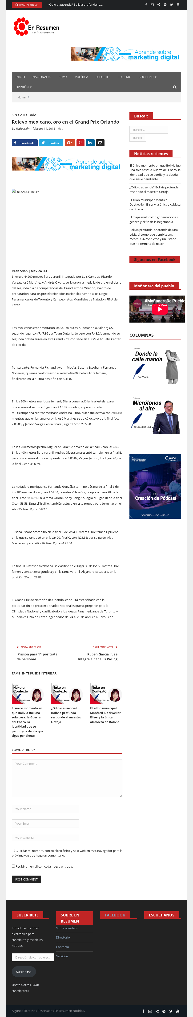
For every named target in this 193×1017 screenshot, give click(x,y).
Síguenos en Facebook (155, 259)
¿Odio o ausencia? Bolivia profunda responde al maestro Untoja (76, 5)
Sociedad (146, 77)
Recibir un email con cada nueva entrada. (44, 866)
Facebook (115, 915)
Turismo (124, 77)
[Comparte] (159, 5)
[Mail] (152, 5)
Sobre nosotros (67, 928)
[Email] (100, 142)
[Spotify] (165, 5)
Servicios (62, 956)
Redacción (23, 128)
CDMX (63, 77)
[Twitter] (171, 5)
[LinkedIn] (90, 142)
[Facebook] (146, 5)
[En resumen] (38, 26)
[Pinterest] (80, 142)
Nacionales (41, 77)
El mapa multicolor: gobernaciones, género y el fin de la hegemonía (153, 219)
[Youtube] (178, 5)
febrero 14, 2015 (44, 128)
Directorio (63, 937)
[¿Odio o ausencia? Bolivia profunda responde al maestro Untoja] (67, 693)
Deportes (103, 77)
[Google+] (70, 142)
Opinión (22, 87)
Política (81, 77)
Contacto (62, 947)
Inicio (20, 77)
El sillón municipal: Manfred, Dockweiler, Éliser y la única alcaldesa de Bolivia (105, 715)
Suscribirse (23, 972)
